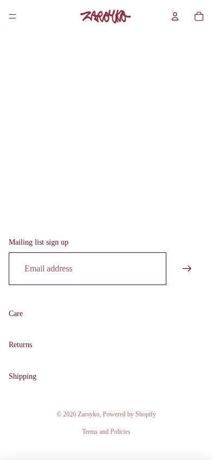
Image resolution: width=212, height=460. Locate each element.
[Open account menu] (175, 16)
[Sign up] (187, 268)
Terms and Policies (106, 431)
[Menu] (12, 16)
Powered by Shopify (129, 414)
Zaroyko (88, 414)
